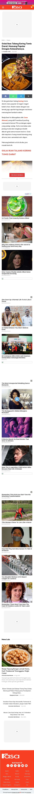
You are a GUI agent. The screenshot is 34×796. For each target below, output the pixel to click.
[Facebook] (8, 765)
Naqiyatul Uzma (14, 695)
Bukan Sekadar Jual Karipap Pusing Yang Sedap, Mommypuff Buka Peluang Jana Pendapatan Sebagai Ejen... (17, 691)
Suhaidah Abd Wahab (7, 675)
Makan (8, 40)
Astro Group (29, 792)
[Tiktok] (19, 765)
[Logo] (17, 7)
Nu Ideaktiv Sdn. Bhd (15, 792)
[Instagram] (11, 765)
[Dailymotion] (26, 765)
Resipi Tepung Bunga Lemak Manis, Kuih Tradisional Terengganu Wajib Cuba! (16, 671)
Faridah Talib (6, 51)
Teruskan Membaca (17, 175)
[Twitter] (15, 765)
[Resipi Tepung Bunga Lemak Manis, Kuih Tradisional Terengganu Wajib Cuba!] (17, 655)
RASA (3, 40)
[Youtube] (22, 765)
